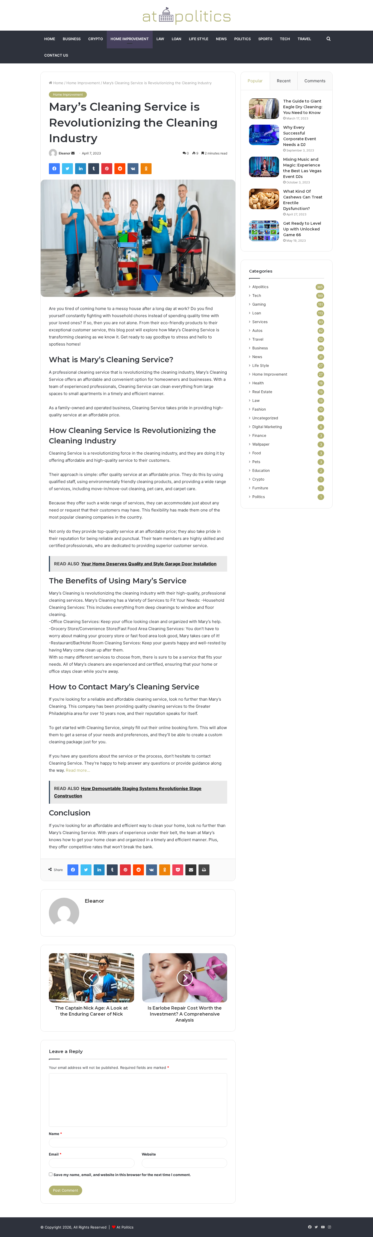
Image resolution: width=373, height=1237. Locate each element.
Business (72, 39)
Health (258, 383)
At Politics (125, 1227)
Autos (257, 330)
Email (55, 1154)
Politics (242, 39)
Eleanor (64, 153)
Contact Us (56, 55)
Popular (255, 80)
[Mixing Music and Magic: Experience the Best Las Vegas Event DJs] (264, 167)
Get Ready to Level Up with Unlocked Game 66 (302, 229)
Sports (265, 39)
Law (160, 39)
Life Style (198, 39)
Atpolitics (260, 287)
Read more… (78, 770)
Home (49, 39)
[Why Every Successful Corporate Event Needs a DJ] (264, 135)
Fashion (259, 409)
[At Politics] (186, 15)
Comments (314, 80)
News (221, 39)
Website (149, 1154)
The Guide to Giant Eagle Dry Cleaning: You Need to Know (302, 107)
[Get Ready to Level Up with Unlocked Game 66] (264, 231)
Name (55, 1133)
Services (260, 322)
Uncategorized (265, 418)
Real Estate (262, 392)
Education (261, 470)
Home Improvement (130, 39)
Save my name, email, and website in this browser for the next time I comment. (122, 1174)
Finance (259, 435)
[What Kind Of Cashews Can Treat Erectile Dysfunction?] (264, 199)
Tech (285, 39)
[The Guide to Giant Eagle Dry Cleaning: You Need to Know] (264, 108)
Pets (256, 462)
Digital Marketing (267, 427)
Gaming (259, 304)
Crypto (95, 39)
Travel (304, 39)
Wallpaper (261, 444)
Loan (176, 39)
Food (256, 453)
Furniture (260, 488)
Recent (284, 80)
